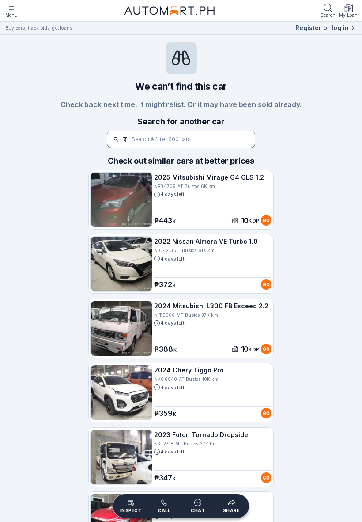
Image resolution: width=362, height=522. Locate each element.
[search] (116, 139)
